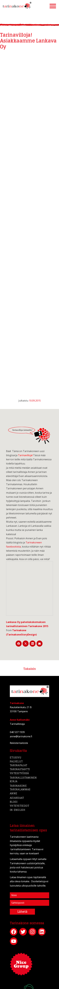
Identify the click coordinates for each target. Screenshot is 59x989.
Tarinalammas (20, 789)
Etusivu (15, 757)
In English (17, 810)
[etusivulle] (16, 6)
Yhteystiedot (19, 805)
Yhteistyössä (19, 773)
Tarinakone (18, 785)
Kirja (13, 781)
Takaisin (29, 668)
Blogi (14, 801)
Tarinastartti (20, 769)
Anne (13, 793)
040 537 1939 (17, 732)
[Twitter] (26, 643)
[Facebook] (19, 643)
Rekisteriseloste (19, 743)
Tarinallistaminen (23, 777)
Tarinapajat (18, 765)
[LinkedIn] (32, 643)
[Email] (39, 643)
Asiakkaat (17, 797)
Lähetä (22, 911)
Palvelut (16, 761)
